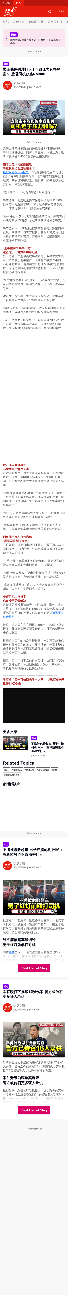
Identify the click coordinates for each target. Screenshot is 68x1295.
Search (50, 11)
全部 (6, 22)
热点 (18, 3)
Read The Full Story (34, 968)
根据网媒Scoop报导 (16, 172)
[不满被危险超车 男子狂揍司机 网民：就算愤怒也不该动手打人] (15, 743)
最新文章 (19, 22)
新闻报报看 (36, 22)
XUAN (6, 3)
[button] (6, 36)
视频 (12, 952)
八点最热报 (55, 22)
